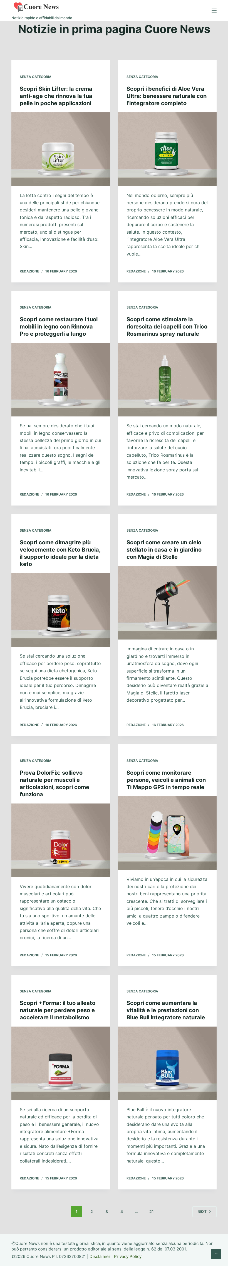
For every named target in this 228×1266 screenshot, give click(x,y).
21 (151, 1211)
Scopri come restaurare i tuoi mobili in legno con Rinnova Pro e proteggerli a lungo (59, 326)
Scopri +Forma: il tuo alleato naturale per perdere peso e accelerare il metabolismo (57, 1010)
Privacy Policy (128, 1256)
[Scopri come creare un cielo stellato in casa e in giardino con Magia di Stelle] (167, 603)
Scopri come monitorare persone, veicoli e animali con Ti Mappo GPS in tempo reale (166, 779)
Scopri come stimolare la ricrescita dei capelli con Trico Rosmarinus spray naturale (167, 326)
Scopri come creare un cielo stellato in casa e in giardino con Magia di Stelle (164, 549)
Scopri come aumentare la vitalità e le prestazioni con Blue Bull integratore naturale (166, 1010)
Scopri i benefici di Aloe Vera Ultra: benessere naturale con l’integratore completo (167, 96)
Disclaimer (100, 1256)
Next (202, 1211)
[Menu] (214, 10)
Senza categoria (35, 77)
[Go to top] (216, 1254)
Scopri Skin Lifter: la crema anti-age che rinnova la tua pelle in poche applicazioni (56, 96)
